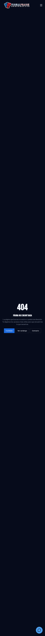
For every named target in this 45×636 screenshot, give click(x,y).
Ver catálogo (22, 331)
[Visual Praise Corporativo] (16, 5)
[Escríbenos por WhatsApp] (39, 630)
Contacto (35, 331)
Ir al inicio (9, 331)
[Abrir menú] (41, 5)
